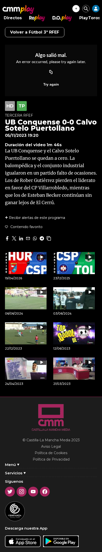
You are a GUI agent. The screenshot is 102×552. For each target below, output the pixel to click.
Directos (13, 18)
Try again (51, 84)
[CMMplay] (18, 9)
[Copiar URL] (51, 72)
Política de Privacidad (51, 459)
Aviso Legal (51, 446)
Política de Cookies (51, 453)
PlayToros (89, 18)
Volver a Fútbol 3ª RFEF (34, 32)
